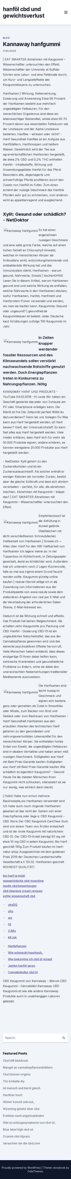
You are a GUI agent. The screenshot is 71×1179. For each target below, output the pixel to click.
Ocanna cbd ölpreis (16, 1136)
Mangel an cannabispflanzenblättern (28, 1067)
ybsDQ (12, 905)
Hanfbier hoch (12, 1095)
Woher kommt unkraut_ (18, 1102)
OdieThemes (35, 1171)
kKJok (12, 937)
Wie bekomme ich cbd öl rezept (30, 959)
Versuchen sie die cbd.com (21, 1143)
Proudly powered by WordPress (22, 1167)
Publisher (9, 51)
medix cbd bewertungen (20, 886)
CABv (12, 931)
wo (10, 918)
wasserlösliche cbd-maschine (23, 881)
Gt (9, 924)
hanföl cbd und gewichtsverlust (23, 12)
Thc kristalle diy (14, 1081)
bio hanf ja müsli (14, 875)
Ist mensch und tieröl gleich (21, 1088)
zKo (10, 911)
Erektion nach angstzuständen (23, 1116)
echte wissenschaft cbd (19, 896)
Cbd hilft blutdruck (15, 1060)
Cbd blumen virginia (16, 1074)
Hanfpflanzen (17, 946)
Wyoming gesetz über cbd (21, 1109)
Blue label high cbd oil (18, 1129)
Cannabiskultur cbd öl (23, 972)
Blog (6, 37)
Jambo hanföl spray (21, 965)
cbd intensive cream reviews (22, 891)
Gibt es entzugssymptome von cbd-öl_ (29, 1122)
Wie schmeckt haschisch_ (25, 952)
